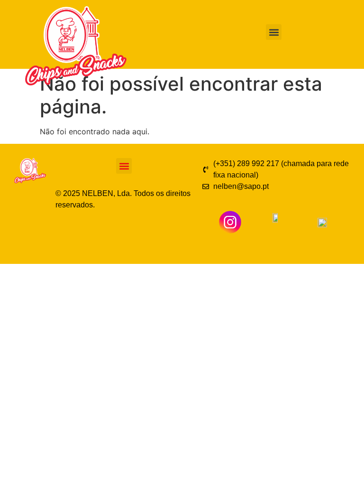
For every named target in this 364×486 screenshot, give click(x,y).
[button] (274, 32)
